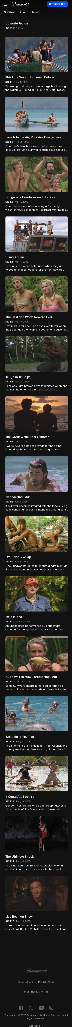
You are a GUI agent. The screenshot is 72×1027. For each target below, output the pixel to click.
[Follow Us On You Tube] (41, 1008)
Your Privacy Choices (36, 992)
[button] (6, 5)
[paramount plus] (20, 4)
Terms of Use (25, 982)
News (36, 12)
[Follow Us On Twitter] (30, 1007)
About (23, 12)
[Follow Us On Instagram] (51, 1008)
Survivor (9, 12)
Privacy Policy (46, 982)
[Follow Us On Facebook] (21, 1008)
